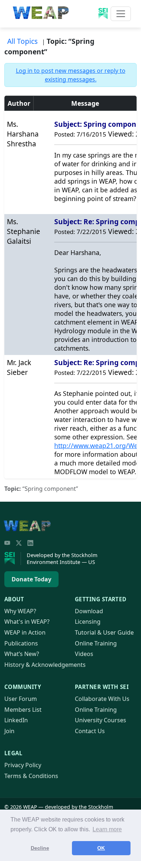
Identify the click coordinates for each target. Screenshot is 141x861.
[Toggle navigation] (121, 14)
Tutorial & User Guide (104, 632)
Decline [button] (40, 848)
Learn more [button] (107, 829)
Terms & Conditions (31, 776)
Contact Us (90, 731)
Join (9, 731)
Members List (23, 710)
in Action (25, 632)
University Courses (100, 720)
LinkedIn (16, 720)
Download (89, 611)
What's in (27, 622)
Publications (21, 643)
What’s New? (21, 654)
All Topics (22, 41)
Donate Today (31, 579)
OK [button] (101, 848)
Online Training (96, 643)
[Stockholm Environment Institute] (12, 558)
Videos (84, 654)
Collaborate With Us (102, 699)
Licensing (88, 622)
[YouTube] (7, 543)
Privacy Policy (22, 765)
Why (20, 611)
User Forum (20, 699)
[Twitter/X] (19, 543)
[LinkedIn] (30, 543)
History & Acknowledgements (45, 665)
